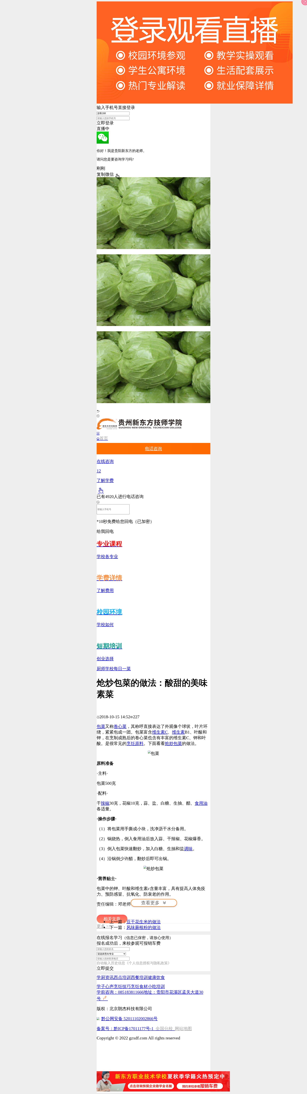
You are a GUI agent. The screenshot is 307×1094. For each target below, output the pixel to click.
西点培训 (122, 977)
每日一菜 (122, 668)
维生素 (178, 732)
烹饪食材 (139, 986)
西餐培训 (139, 977)
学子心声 (105, 986)
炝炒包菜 (173, 743)
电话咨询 (153, 448)
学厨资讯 (105, 977)
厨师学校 (105, 668)
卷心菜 (120, 726)
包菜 (101, 726)
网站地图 (183, 1028)
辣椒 (105, 803)
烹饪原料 (135, 743)
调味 (188, 848)
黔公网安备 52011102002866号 (129, 1018)
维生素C (160, 732)
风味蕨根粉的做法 (143, 927)
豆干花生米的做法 (143, 921)
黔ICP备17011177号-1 (134, 1028)
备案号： (105, 1028)
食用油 (201, 803)
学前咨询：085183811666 (120, 992)
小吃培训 (156, 986)
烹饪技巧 (122, 986)
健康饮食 (156, 977)
